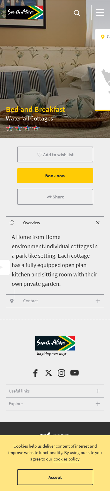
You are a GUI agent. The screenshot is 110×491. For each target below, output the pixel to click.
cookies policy (66, 459)
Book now (55, 176)
